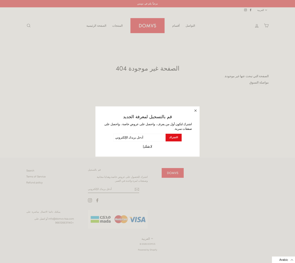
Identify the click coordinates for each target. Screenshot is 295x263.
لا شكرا (147, 146)
